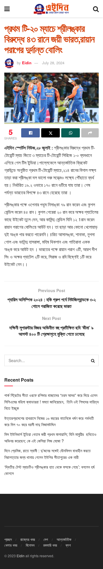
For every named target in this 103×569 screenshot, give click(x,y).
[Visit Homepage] (51, 8)
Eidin (26, 62)
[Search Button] (96, 8)
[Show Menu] (7, 8)
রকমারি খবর (50, 545)
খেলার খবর (10, 545)
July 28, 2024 (53, 62)
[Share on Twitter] (50, 132)
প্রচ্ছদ (8, 539)
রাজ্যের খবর (27, 539)
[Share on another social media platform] (90, 132)
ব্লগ (68, 545)
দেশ (45, 539)
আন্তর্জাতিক (64, 539)
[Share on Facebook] (30, 132)
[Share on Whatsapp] (70, 132)
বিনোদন (30, 545)
